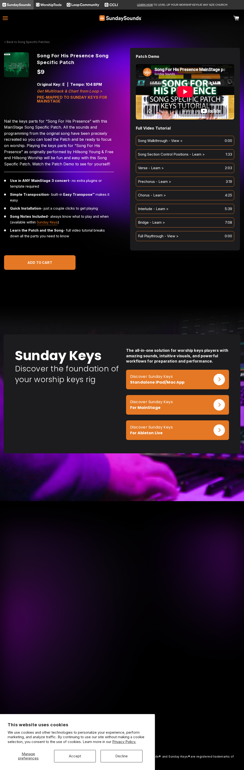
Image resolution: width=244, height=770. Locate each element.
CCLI (196, 692)
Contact (104, 692)
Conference (155, 679)
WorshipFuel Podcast (163, 692)
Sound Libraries (16, 705)
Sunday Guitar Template (23, 698)
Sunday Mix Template (21, 692)
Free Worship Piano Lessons (74, 690)
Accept (75, 756)
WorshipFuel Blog (160, 685)
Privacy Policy (110, 705)
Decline (121, 756)
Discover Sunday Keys (151, 376)
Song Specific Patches (22, 685)
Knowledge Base (112, 685)
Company (106, 679)
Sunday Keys (47, 222)
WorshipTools (204, 685)
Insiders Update (64, 703)
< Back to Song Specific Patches (27, 42)
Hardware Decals (18, 712)
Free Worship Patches (69, 696)
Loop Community (206, 679)
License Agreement (114, 698)
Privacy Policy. (124, 741)
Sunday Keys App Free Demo (69, 681)
